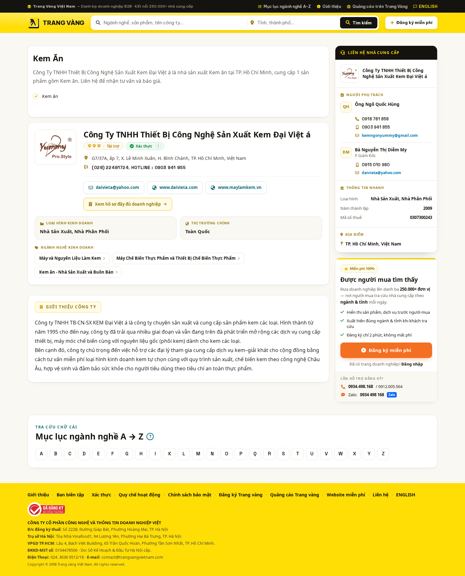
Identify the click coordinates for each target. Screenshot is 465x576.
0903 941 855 (376, 127)
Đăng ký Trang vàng (241, 495)
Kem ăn (50, 96)
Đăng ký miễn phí (414, 22)
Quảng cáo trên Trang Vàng (379, 6)
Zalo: (371, 394)
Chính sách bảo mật (189, 495)
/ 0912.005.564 (375, 386)
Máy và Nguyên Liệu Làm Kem (70, 258)
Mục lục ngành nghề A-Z (287, 6)
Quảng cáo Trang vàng (294, 495)
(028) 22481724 (110, 167)
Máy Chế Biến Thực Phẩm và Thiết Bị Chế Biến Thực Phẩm (176, 258)
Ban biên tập (70, 495)
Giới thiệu (331, 6)
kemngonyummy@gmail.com (390, 135)
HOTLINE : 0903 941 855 (158, 167)
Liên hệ (380, 495)
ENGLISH (428, 6)
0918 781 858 (375, 119)
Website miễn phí (346, 495)
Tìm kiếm (362, 23)
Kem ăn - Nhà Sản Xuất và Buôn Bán (76, 272)
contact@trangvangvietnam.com (132, 557)
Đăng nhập (412, 364)
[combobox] (174, 22)
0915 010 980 (376, 164)
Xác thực (101, 495)
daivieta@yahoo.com (381, 172)
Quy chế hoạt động (139, 495)
